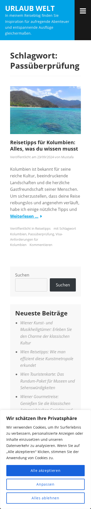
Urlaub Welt (30, 8)
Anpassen (45, 484)
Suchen (22, 275)
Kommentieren (41, 244)
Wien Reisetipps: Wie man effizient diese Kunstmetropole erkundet (46, 358)
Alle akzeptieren (46, 470)
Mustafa (67, 157)
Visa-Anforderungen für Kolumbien (36, 239)
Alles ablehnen (45, 498)
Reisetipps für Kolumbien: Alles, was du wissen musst (44, 145)
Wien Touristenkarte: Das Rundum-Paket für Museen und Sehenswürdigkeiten (47, 380)
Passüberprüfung (41, 234)
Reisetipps (43, 228)
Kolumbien (18, 234)
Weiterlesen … (24, 216)
